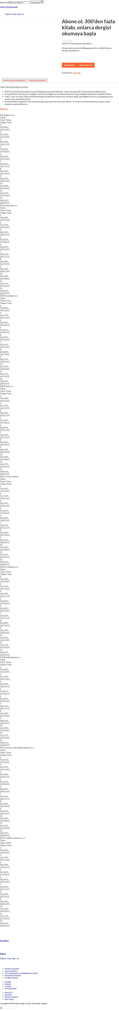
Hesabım (4, 940)
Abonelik (77, 73)
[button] (62, 14)
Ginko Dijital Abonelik (9, 7)
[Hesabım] (3, 934)
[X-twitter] (9, 962)
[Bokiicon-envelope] (21, 962)
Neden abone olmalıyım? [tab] (14, 80)
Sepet (3, 954)
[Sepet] (3, 947)
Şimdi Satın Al (85, 65)
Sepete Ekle (69, 65)
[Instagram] (15, 962)
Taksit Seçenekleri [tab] (37, 80)
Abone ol (4, 108)
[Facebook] (3, 962)
